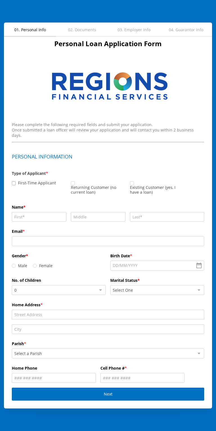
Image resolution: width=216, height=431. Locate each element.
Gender (19, 255)
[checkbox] (14, 183)
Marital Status (124, 280)
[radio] (14, 266)
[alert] (157, 266)
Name (17, 207)
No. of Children (26, 280)
